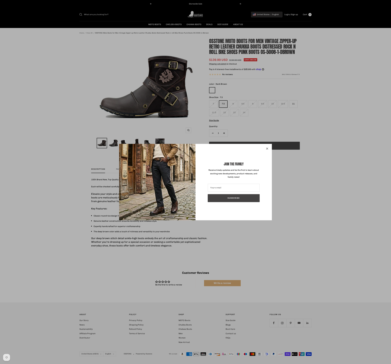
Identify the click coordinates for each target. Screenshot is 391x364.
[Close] (267, 149)
